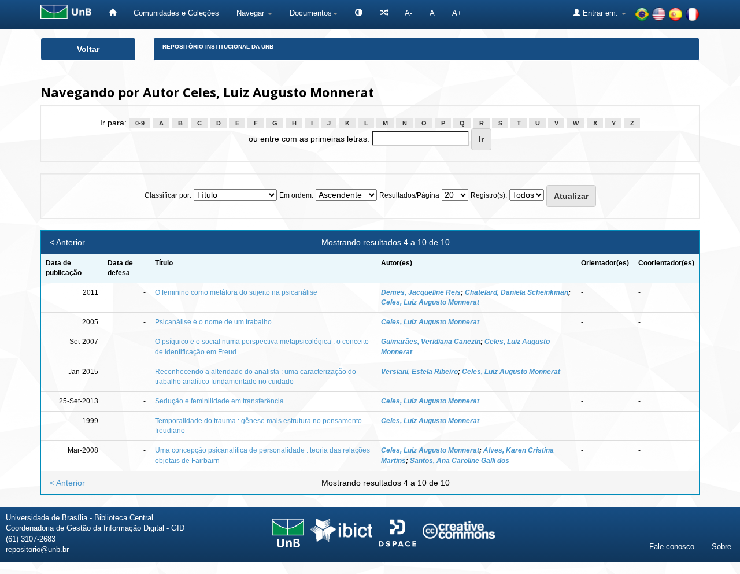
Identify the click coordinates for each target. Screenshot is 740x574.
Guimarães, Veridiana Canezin (430, 342)
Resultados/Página (409, 195)
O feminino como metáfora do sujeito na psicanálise (236, 292)
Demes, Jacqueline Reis (421, 292)
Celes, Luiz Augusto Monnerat (430, 302)
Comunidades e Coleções (176, 13)
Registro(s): (489, 195)
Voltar (88, 49)
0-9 (140, 123)
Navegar (251, 13)
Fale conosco (671, 546)
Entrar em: (600, 13)
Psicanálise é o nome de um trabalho (213, 322)
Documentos (311, 13)
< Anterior (67, 242)
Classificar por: (168, 195)
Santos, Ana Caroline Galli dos (459, 461)
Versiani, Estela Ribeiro (419, 372)
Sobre (721, 546)
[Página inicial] (112, 13)
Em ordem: (296, 195)
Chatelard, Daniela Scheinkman (516, 292)
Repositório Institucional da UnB (217, 46)
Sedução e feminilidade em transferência (219, 401)
